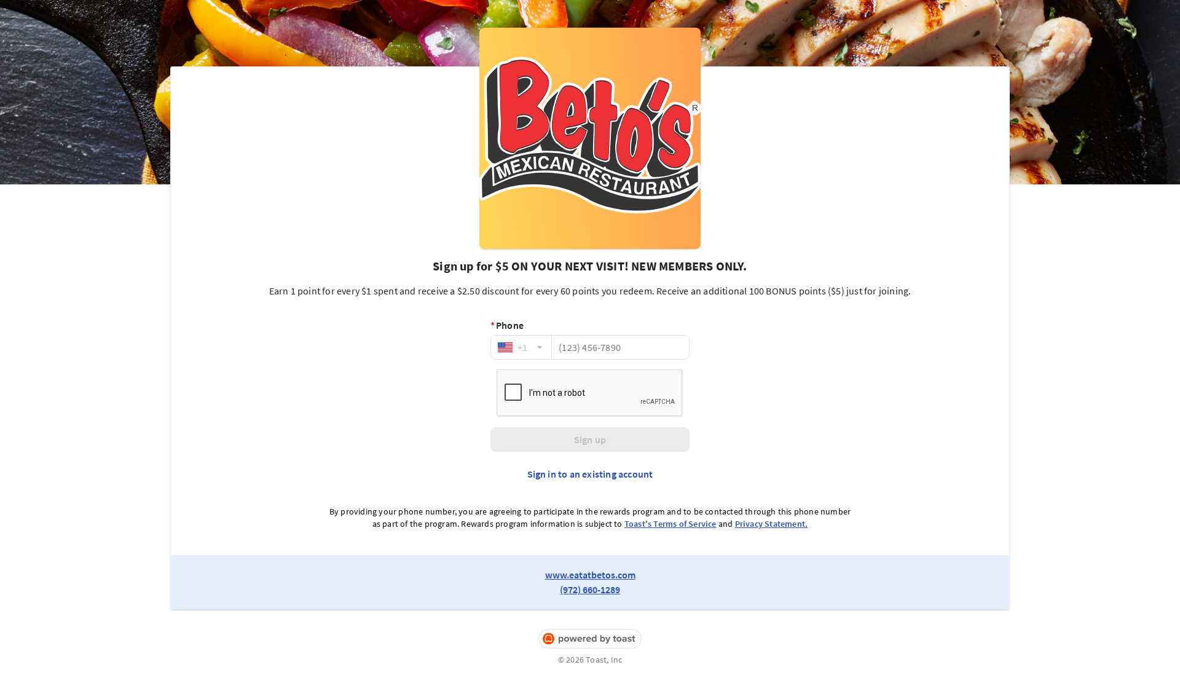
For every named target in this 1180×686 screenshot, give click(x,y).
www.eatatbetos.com (590, 575)
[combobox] (521, 347)
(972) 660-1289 (590, 589)
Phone (507, 325)
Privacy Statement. (771, 523)
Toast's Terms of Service (670, 523)
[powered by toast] (590, 639)
